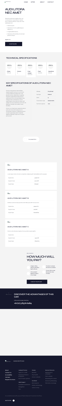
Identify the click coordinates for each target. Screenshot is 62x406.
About (7, 370)
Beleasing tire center (51, 378)
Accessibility (8, 375)
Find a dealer (48, 376)
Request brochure (10, 379)
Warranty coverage (50, 383)
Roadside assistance (24, 384)
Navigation (21, 387)
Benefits (34, 372)
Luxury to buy (35, 387)
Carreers (7, 377)
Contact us (8, 372)
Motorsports (35, 383)
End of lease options (24, 378)
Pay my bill (35, 375)
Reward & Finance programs (23, 375)
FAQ (20, 389)
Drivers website (36, 377)
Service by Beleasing (51, 381)
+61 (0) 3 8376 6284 (23, 303)
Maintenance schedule (48, 373)
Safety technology (37, 385)
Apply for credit (23, 372)
